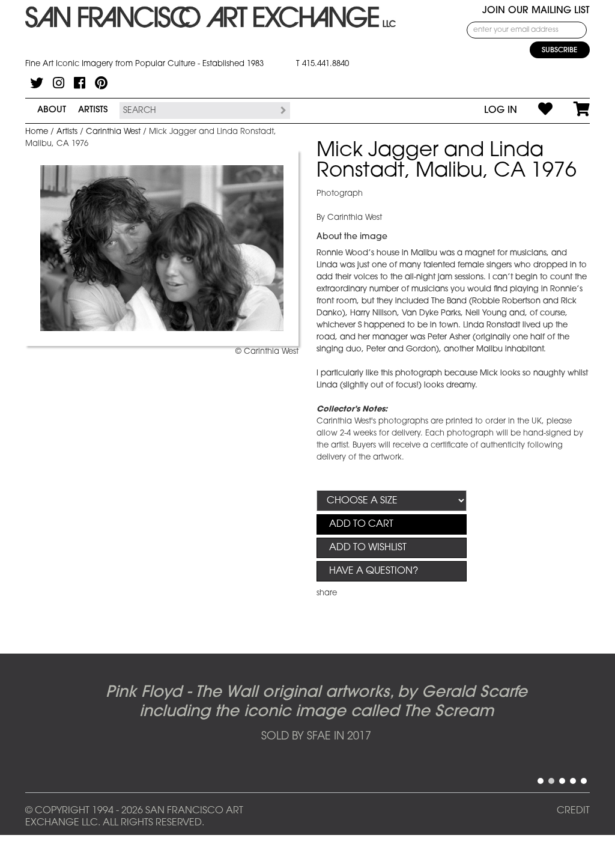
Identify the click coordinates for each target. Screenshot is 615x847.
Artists (93, 110)
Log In (500, 110)
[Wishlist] (535, 111)
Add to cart (361, 524)
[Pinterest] (101, 83)
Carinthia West (113, 132)
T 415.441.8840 (322, 64)
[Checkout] (571, 111)
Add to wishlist (368, 548)
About (51, 110)
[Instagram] (58, 83)
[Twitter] (36, 83)
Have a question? (373, 571)
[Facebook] (79, 83)
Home (36, 132)
